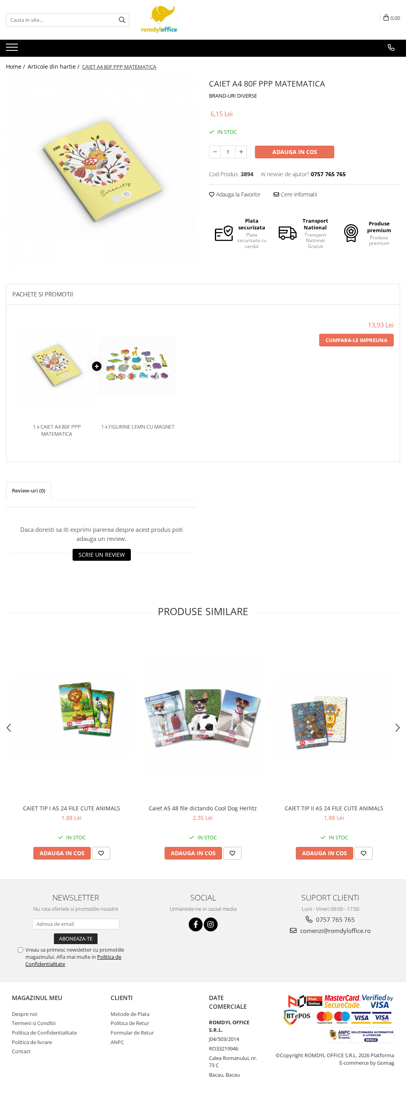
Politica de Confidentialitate (44, 1032)
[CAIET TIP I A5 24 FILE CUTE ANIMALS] (71, 715)
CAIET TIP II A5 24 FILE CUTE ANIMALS (334, 808)
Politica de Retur (130, 1023)
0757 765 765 (334, 919)
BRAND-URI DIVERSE (233, 95)
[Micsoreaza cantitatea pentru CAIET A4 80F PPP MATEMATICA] (215, 152)
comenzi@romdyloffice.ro (335, 931)
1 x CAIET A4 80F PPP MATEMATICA (57, 430)
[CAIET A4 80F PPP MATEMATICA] (101, 172)
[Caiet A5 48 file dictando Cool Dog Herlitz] (203, 715)
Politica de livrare (32, 1042)
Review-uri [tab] (28, 490)
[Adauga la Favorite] (101, 853)
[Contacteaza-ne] (391, 48)
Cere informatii (298, 194)
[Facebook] (196, 924)
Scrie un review (102, 554)
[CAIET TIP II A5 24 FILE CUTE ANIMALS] (334, 715)
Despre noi (24, 1014)
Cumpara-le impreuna (356, 340)
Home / (16, 66)
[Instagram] (211, 924)
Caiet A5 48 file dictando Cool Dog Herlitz (203, 808)
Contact (21, 1051)
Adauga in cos (294, 152)
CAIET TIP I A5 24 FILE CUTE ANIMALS (71, 808)
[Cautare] (122, 20)
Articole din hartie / (54, 66)
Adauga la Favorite (237, 194)
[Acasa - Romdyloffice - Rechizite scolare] (180, 20)
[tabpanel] (101, 172)
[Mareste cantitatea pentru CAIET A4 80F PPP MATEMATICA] (241, 152)
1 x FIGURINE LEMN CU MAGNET (137, 426)
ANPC (117, 1042)
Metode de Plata (130, 1014)
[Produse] (13, 50)
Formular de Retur (132, 1032)
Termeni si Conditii (34, 1023)
